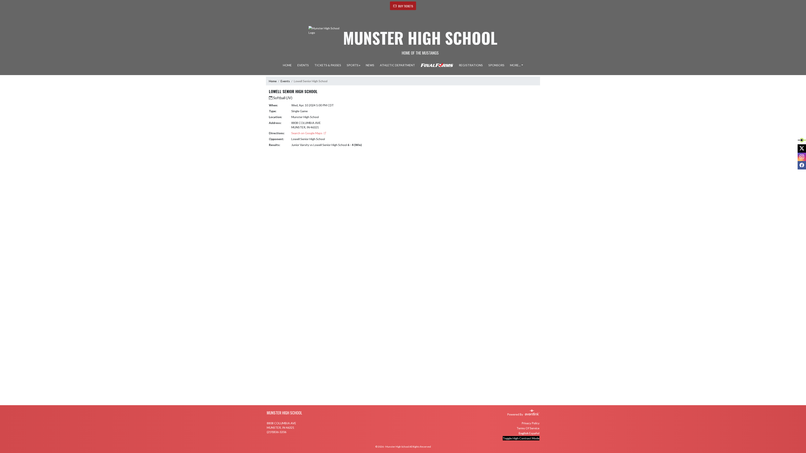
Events (285, 81)
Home (273, 81)
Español (534, 433)
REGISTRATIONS (471, 65)
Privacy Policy (530, 423)
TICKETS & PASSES (327, 65)
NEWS (370, 65)
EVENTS (303, 65)
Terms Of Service (528, 428)
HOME (287, 65)
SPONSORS (496, 65)
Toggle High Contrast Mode (521, 438)
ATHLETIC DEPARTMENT (397, 65)
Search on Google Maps (307, 133)
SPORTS (353, 65)
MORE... (515, 65)
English (524, 433)
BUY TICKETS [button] (405, 6)
